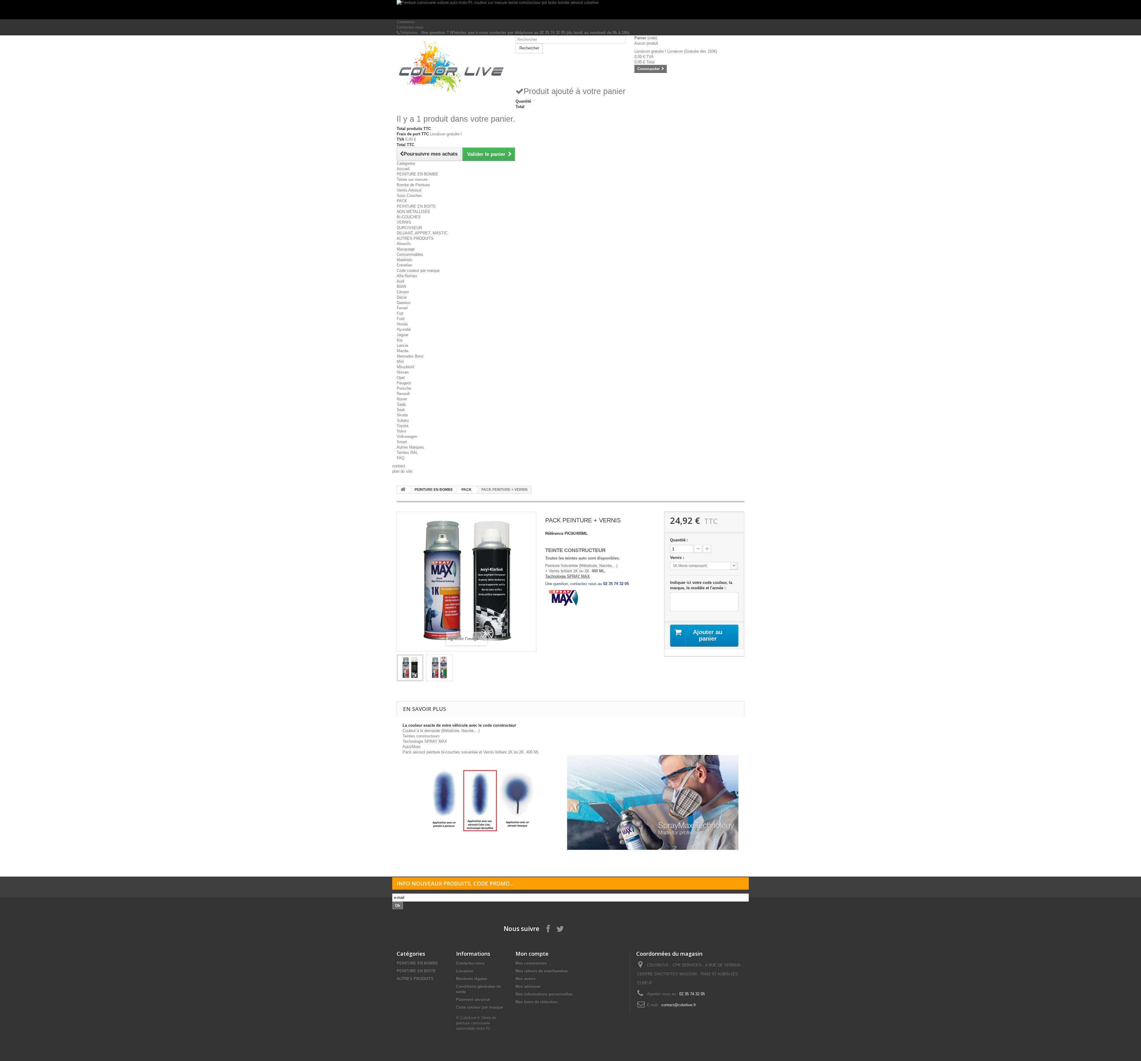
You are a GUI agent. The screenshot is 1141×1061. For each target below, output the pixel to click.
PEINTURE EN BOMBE (417, 174)
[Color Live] (452, 67)
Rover (402, 399)
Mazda (402, 351)
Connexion (406, 22)
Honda (402, 324)
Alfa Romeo (407, 276)
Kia (399, 340)
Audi (400, 281)
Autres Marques (410, 447)
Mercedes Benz (410, 356)
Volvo (401, 431)
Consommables (410, 254)
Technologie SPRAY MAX (567, 576)
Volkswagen (407, 436)
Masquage (406, 249)
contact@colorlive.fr (678, 1005)
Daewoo (403, 302)
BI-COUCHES (409, 217)
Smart (402, 442)
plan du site (402, 471)
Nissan (403, 372)
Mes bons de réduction (537, 1002)
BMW (401, 286)
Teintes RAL (407, 452)
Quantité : (679, 540)
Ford (400, 318)
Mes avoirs (525, 979)
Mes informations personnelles (544, 994)
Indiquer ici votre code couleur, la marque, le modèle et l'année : (701, 585)
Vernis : (677, 557)
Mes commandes (531, 963)
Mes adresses (528, 986)
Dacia (401, 297)
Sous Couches (409, 195)
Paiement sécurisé (473, 999)
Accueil (403, 169)
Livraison (464, 971)
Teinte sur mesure (412, 179)
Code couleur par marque (418, 270)
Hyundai (404, 329)
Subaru (403, 420)
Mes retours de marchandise (542, 971)
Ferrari (402, 308)
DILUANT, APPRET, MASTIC (422, 233)
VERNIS (404, 222)
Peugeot (404, 383)
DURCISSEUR (409, 227)
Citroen (403, 292)
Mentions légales (471, 979)
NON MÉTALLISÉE (413, 211)
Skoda (402, 415)
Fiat (400, 313)
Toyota (402, 426)
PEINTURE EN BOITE (416, 206)
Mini (400, 361)
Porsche (404, 388)
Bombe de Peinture (413, 185)
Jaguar (402, 335)
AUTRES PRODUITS (415, 238)
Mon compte (532, 953)
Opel (401, 377)
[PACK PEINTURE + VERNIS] (410, 668)
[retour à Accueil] (403, 489)
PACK (402, 201)
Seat (401, 410)
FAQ (400, 458)
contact (398, 466)
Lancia (402, 345)
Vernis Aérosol (409, 190)
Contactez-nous (410, 27)
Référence (554, 533)
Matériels (404, 260)
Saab (401, 404)
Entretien (404, 265)
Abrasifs (404, 244)
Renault (403, 393)
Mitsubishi (405, 367)
